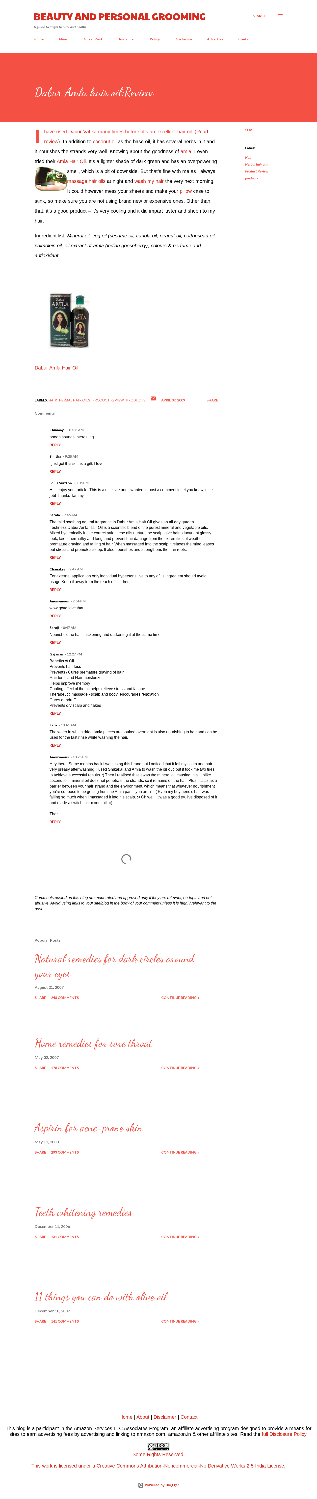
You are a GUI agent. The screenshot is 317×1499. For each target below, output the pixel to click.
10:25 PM (80, 757)
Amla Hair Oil (71, 161)
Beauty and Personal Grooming (120, 16)
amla (186, 151)
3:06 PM (82, 483)
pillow (186, 191)
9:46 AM (70, 515)
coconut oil (104, 141)
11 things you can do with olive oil (101, 1296)
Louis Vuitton (61, 483)
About (63, 39)
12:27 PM (74, 654)
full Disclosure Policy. (285, 1434)
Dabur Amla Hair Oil (56, 367)
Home (39, 39)
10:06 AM (76, 430)
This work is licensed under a (108, 1460)
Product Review (256, 171)
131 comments (65, 1237)
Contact (245, 39)
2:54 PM (79, 601)
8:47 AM (69, 627)
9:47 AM (76, 569)
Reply (55, 444)
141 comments (65, 1321)
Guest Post (93, 39)
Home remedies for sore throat (93, 1043)
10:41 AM (68, 725)
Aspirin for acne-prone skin (89, 1127)
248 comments (65, 997)
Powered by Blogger (161, 1485)
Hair (248, 157)
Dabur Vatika (82, 131)
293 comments (65, 1152)
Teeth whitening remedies (83, 1212)
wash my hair (149, 181)
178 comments (65, 1068)
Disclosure (183, 39)
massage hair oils (86, 181)
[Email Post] (153, 400)
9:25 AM (71, 456)
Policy (155, 39)
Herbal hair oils (256, 164)
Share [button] (251, 130)
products (251, 178)
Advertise (215, 39)
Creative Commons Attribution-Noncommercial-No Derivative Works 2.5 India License (190, 1466)
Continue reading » (180, 997)
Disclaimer (126, 39)
